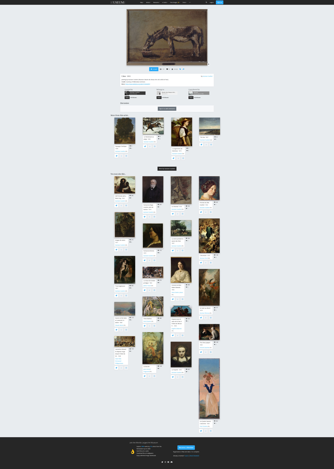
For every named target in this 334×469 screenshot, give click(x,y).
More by (167, 168)
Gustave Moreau (204, 313)
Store (184, 2)
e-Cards (164, 2)
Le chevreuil (175, 206)
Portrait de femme (148, 251)
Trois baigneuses (120, 286)
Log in (212, 2)
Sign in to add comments (167, 108)
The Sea (202, 137)
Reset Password (194, 455)
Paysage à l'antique (120, 146)
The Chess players (205, 342)
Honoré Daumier (204, 347)
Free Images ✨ (174, 2)
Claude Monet (119, 325)
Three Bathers (147, 318)
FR (126, 151)
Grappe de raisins (120, 240)
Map (141, 2)
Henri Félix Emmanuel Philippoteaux (119, 361)
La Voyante (175, 370)
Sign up (219, 2)
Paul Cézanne (147, 321)
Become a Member (186, 447)
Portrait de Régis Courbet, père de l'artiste (148, 207)
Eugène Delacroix (177, 328)
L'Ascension (203, 255)
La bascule (146, 366)
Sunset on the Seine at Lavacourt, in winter (121, 320)
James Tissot (147, 285)
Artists (148, 2)
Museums (156, 2)
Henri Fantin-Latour (177, 292)
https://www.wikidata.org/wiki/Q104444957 (137, 84)
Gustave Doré (204, 258)
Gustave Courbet (207, 76)
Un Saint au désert (205, 308)
